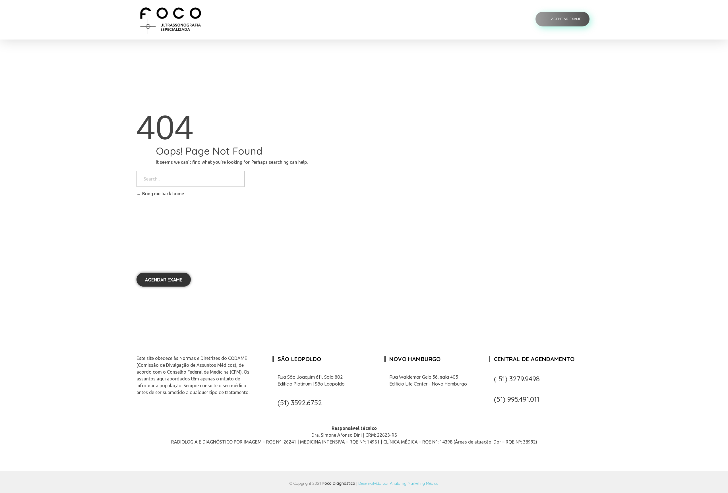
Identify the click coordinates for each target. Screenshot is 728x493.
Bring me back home (162, 193)
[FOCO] (176, 20)
